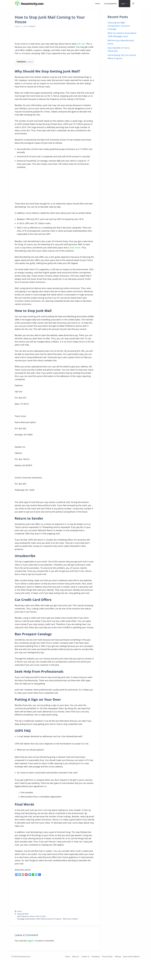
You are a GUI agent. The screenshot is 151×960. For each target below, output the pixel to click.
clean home (74, 247)
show (30, 62)
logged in (31, 940)
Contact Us (85, 956)
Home (97, 3)
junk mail (80, 43)
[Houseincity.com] (17, 3)
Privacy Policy (107, 956)
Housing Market (110, 3)
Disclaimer (96, 956)
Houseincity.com (32, 3)
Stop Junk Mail (22, 914)
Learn (123, 3)
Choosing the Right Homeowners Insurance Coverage (119, 25)
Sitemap (118, 956)
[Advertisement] (31, 35)
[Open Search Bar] (133, 3)
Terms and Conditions (131, 956)
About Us (75, 956)
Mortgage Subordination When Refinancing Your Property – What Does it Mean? (47, 919)
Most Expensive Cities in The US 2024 (31, 916)
